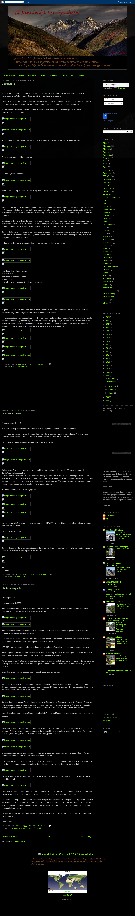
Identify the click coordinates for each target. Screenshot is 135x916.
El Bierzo (106, 191)
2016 (108, 348)
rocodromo (107, 279)
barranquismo (108, 170)
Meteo (42, 75)
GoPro (105, 203)
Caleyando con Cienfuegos (117, 547)
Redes (105, 273)
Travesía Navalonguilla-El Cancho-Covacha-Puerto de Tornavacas (122, 627)
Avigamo (106, 721)
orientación (107, 255)
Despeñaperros (109, 188)
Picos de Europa (109, 267)
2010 (108, 369)
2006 (108, 401)
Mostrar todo (129, 678)
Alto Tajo (106, 149)
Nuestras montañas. (114, 637)
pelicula (106, 264)
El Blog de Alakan (113, 590)
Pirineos (106, 270)
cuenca (106, 185)
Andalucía (107, 155)
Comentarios (111, 104)
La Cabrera (107, 231)
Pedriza (106, 261)
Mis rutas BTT (54, 75)
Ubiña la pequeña (11, 588)
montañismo (107, 243)
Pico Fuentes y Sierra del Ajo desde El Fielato (123, 570)
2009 (108, 372)
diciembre (112, 379)
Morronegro (8, 84)
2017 (108, 345)
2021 (108, 331)
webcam (106, 306)
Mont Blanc (107, 240)
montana (67, 895)
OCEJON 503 (111, 584)
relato (105, 276)
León (34, 828)
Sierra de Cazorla (109, 291)
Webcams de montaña (27, 75)
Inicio (50, 837)
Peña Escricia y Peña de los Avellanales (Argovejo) (123, 606)
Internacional (108, 224)
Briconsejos (107, 173)
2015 (108, 352)
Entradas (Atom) (19, 841)
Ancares (106, 152)
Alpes (105, 143)
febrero (111, 393)
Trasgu (106, 519)
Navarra (106, 246)
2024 (108, 321)
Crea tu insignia (108, 121)
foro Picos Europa (110, 718)
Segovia (106, 285)
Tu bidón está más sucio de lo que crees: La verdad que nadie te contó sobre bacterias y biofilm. (119, 594)
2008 (108, 376)
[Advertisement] (21, 390)
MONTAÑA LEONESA (114, 602)
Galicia (105, 200)
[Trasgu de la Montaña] (105, 118)
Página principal (9, 75)
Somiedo (106, 300)
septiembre (112, 389)
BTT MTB (107, 176)
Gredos (106, 206)
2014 (108, 355)
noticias (106, 252)
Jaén (105, 228)
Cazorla (106, 182)
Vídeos (81, 75)
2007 (108, 397)
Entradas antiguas (87, 837)
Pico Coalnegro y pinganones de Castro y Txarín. (122, 641)
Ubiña (39, 828)
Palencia (106, 258)
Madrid (105, 237)
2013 (108, 358)
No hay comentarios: (38, 364)
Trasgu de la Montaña (110, 113)
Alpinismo (15, 828)
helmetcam (107, 215)
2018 (108, 341)
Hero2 (105, 218)
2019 (108, 338)
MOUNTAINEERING (113, 582)
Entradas (110, 99)
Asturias (106, 158)
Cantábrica (22, 366)
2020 (108, 334)
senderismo (107, 288)
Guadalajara (107, 209)
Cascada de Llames (123, 549)
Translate (121, 88)
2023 (108, 324)
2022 (108, 327)
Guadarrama (16, 576)
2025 (108, 317)
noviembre (112, 386)
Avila (105, 161)
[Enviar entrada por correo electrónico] (50, 364)
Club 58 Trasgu (69, 75)
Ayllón (105, 164)
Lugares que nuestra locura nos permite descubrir (117, 619)
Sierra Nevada (108, 297)
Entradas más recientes (11, 837)
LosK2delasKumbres (114, 530)
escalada (106, 194)
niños (105, 249)
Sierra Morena (108, 294)
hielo (25, 576)
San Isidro (107, 282)
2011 (108, 365)
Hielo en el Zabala (12, 413)
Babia (13, 366)
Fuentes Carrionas (110, 197)
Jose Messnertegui (111, 516)
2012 (108, 362)
